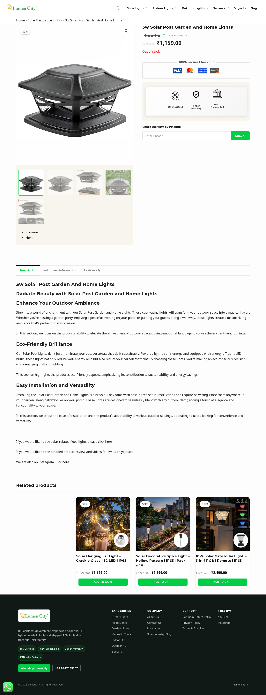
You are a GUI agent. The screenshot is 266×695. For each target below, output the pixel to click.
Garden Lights (120, 628)
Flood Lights (119, 622)
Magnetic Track (121, 634)
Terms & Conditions (194, 628)
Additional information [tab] (60, 270)
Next (29, 237)
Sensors (219, 8)
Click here (62, 462)
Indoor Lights (163, 8)
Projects (239, 8)
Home (20, 20)
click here (105, 441)
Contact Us (154, 622)
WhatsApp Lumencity (34, 668)
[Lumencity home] (34, 615)
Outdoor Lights (193, 8)
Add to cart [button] (103, 581)
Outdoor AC (119, 645)
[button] (126, 30)
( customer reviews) (175, 35)
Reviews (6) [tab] (92, 270)
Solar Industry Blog (159, 634)
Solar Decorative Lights (45, 20)
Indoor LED (119, 640)
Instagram (224, 622)
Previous (32, 232)
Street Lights (120, 616)
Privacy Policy (191, 622)
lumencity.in (241, 684)
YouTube (223, 616)
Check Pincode (240, 135)
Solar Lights (135, 8)
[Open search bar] (119, 8)
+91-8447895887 (66, 668)
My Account (154, 628)
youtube (127, 452)
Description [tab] (28, 270)
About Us (153, 616)
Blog (253, 8)
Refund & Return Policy (196, 616)
